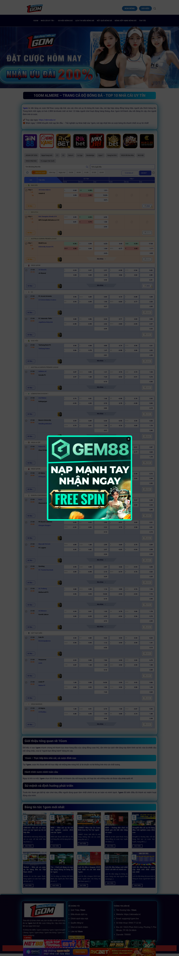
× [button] (128, 439)
